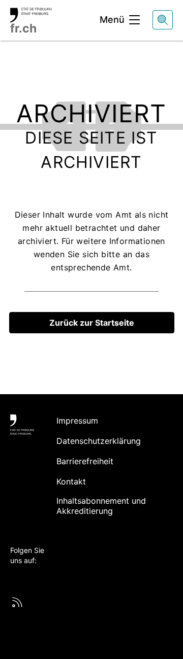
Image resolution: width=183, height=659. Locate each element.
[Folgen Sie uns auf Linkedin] (36, 577)
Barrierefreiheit (84, 461)
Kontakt (71, 481)
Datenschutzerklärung (98, 441)
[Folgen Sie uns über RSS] (17, 602)
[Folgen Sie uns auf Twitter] (15, 577)
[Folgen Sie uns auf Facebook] (26, 577)
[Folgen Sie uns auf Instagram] (47, 577)
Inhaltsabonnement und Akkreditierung (101, 506)
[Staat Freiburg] (22, 424)
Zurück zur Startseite (91, 323)
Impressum (77, 420)
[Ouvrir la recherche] (162, 19)
